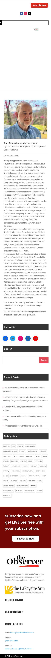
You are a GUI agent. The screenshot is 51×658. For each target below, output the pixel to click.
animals (6, 446)
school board (8, 486)
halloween (16, 466)
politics (14, 481)
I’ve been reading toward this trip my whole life (23, 426)
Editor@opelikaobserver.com (22, 633)
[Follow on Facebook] (21, 13)
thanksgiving (8, 491)
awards (22, 451)
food (30, 461)
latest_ (6, 471)
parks (44, 476)
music (5, 476)
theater (19, 491)
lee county (16, 471)
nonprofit (14, 476)
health (25, 466)
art (13, 446)
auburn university (10, 451)
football (38, 461)
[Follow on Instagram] (25, 13)
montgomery (40, 471)
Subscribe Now (25, 538)
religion (23, 481)
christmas (7, 456)
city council (18, 456)
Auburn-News (30, 446)
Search (44, 360)
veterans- (7, 496)
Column (14, 150)
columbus (29, 456)
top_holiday (29, 491)
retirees (32, 481)
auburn (20, 446)
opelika (24, 476)
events (23, 461)
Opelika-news (34, 476)
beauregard (32, 451)
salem (40, 481)
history (34, 466)
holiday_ (42, 466)
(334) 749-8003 (11, 641)
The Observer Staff (16, 147)
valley (39, 491)
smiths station (22, 486)
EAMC (45, 456)
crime (38, 456)
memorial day (27, 471)
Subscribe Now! (39, 5)
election (14, 461)
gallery (6, 466)
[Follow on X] (29, 13)
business (43, 451)
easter (6, 461)
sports (33, 486)
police (5, 481)
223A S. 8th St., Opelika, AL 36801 (19, 649)
